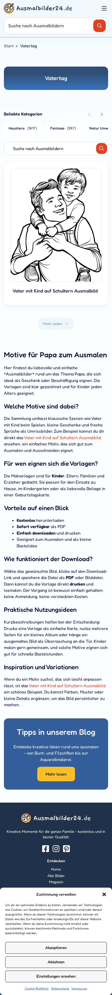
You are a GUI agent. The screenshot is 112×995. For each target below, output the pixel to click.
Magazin (56, 882)
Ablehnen (56, 961)
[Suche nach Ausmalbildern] (99, 25)
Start (9, 46)
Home (56, 869)
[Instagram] (56, 849)
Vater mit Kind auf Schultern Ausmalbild (62, 437)
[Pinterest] (66, 849)
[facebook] (45, 849)
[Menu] (104, 8)
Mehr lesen (56, 774)
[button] (104, 894)
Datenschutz (60, 988)
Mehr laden (52, 323)
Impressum (79, 988)
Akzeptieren (56, 947)
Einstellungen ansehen (56, 976)
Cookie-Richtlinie (36, 988)
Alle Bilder (56, 875)
